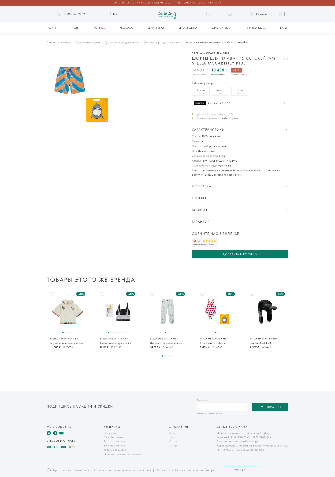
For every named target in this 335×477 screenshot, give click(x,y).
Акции (76, 27)
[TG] (55, 433)
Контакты (174, 441)
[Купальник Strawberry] (217, 311)
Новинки (52, 27)
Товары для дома (256, 27)
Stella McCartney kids (210, 53)
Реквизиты (110, 433)
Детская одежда (188, 27)
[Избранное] (230, 14)
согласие (118, 470)
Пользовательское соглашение (122, 454)
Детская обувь (156, 27)
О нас (172, 433)
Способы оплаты (114, 437)
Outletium (99, 27)
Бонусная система (114, 445)
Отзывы (173, 445)
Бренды (284, 27)
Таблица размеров (115, 450)
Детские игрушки (221, 27)
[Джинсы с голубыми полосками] (167, 311)
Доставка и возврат (116, 441)
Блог (171, 437)
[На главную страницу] (167, 14)
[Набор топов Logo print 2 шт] (117, 311)
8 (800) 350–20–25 (239, 437)
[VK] (49, 433)
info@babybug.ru (250, 441)
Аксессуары (126, 27)
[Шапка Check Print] (267, 311)
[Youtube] (61, 433)
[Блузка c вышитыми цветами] (67, 311)
